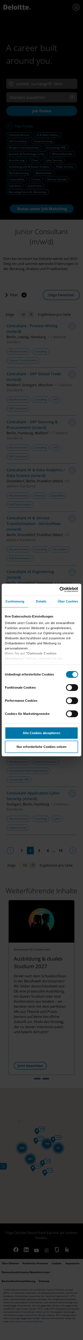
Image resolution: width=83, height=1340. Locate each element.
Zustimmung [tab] (14, 601)
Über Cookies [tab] (68, 601)
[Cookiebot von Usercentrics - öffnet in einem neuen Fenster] (59, 589)
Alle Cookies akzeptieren (41, 733)
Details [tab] (41, 601)
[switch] (72, 687)
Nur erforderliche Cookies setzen (41, 747)
